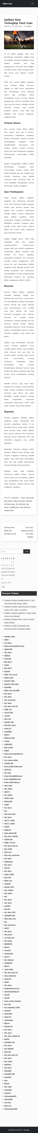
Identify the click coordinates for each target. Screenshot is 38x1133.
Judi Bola (15, 497)
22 (12, 572)
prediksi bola (14, 507)
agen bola (30, 497)
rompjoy (20, 54)
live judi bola (20, 504)
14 (10, 568)
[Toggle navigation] (32, 4)
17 (2, 572)
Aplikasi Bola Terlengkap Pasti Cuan (18, 21)
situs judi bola (25, 507)
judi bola (29, 501)
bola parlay (8, 501)
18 (4, 572)
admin (29, 26)
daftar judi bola (19, 501)
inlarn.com (7, 3)
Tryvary (26, 1130)
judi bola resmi (9, 504)
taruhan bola (8, 510)
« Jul (3, 586)
